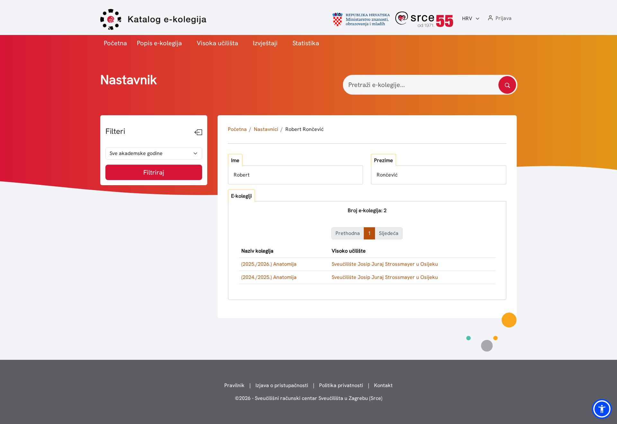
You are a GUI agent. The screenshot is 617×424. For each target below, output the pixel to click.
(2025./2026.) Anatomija (269, 264)
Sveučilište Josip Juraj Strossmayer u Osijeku (385, 264)
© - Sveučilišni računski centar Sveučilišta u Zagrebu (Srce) (308, 398)
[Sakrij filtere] (198, 132)
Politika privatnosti (341, 385)
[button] (499, 18)
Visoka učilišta (217, 43)
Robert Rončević (304, 129)
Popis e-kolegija (159, 43)
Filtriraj (153, 172)
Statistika (305, 43)
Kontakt (383, 385)
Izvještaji (265, 43)
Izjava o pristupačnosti (281, 385)
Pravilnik (234, 385)
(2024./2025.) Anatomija (269, 277)
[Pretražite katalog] (507, 85)
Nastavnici (266, 129)
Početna (115, 43)
